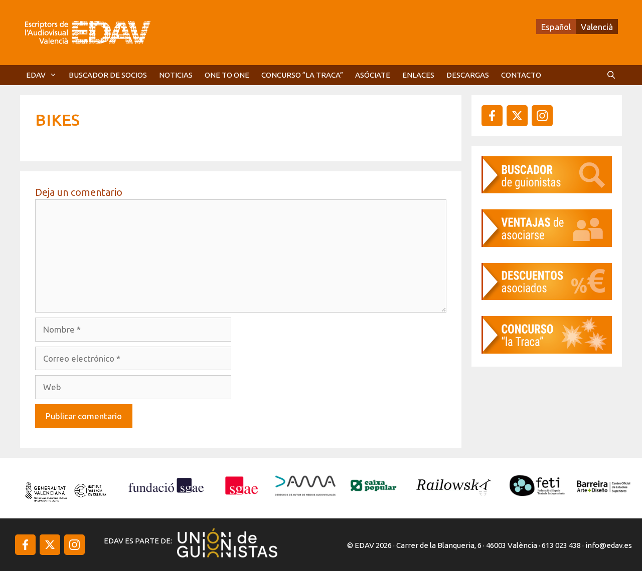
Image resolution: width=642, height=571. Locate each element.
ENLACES (418, 75)
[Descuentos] (547, 297)
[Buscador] (547, 190)
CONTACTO (521, 75)
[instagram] (517, 115)
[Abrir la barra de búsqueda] (611, 75)
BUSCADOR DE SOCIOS (108, 75)
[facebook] (492, 115)
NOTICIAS (176, 75)
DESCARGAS (467, 75)
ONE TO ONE (227, 75)
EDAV (36, 75)
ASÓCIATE (372, 75)
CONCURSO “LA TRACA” (302, 75)
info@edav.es (608, 545)
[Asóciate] (547, 243)
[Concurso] (547, 350)
